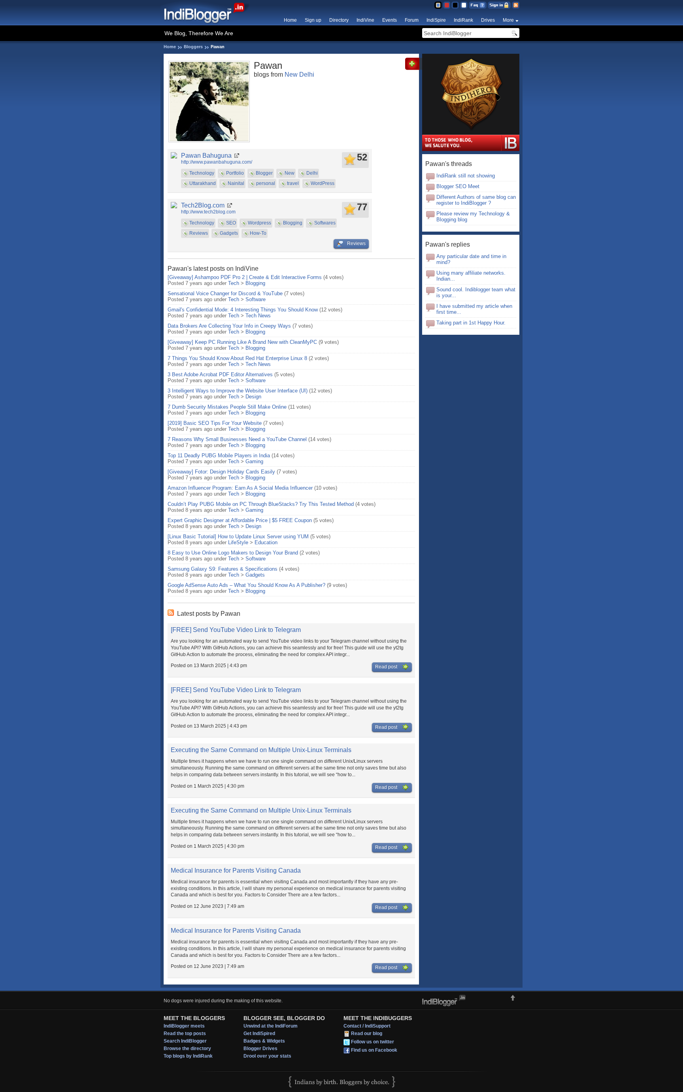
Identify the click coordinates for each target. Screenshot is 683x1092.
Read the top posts (185, 1033)
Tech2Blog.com (203, 205)
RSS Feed (515, 5)
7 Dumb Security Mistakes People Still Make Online (227, 407)
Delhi (312, 173)
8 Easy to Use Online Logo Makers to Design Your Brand (233, 553)
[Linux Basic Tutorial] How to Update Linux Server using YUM (238, 536)
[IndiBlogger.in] (208, 23)
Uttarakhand (202, 183)
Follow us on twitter (372, 1042)
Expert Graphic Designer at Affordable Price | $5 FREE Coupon (240, 520)
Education (266, 542)
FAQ (478, 5)
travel (293, 183)
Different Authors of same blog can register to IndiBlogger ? (476, 200)
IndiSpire (436, 20)
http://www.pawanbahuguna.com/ (216, 162)
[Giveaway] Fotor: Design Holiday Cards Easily (221, 472)
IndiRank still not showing (465, 176)
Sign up (313, 20)
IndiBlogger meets (184, 1026)
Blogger (264, 173)
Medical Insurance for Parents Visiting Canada (236, 870)
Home (290, 20)
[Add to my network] (413, 68)
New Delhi (299, 74)
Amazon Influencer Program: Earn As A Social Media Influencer (240, 488)
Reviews (198, 233)
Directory (339, 20)
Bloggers (193, 46)
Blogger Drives (260, 1048)
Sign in (499, 5)
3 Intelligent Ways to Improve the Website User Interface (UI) (238, 391)
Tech (233, 283)
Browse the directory (187, 1048)
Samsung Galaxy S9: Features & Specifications (222, 569)
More (508, 20)
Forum (412, 20)
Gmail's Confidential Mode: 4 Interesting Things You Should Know (243, 310)
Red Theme (446, 5)
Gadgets (229, 233)
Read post (386, 667)
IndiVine (365, 20)
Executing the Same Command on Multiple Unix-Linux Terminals (261, 750)
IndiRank (463, 20)
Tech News (258, 316)
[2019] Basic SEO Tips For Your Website (215, 423)
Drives (488, 20)
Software (255, 299)
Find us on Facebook (374, 1050)
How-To (258, 233)
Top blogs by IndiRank (188, 1056)
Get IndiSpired (259, 1033)
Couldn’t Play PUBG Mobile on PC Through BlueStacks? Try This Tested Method (261, 504)
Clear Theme (464, 5)
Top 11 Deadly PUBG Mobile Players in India (219, 455)
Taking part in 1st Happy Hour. (471, 323)
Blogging (292, 223)
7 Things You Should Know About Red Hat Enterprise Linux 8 (237, 358)
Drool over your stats (267, 1056)
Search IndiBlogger (185, 1041)
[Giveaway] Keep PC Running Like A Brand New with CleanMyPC (242, 342)
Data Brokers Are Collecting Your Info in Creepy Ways (229, 326)
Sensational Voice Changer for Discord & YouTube (225, 293)
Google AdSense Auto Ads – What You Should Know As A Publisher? (246, 585)
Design (253, 397)
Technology (201, 173)
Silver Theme (455, 5)
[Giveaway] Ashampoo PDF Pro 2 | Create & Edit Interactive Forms (245, 277)
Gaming (254, 461)
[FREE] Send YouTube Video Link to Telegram (236, 629)
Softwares (325, 223)
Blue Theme (437, 5)
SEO (231, 223)
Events (389, 20)
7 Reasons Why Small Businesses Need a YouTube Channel (237, 439)
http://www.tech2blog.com (208, 212)
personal (265, 183)
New (289, 173)
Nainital (236, 183)
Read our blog (366, 1033)
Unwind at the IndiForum (270, 1026)
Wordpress (259, 223)
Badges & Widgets (264, 1041)
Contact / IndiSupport (367, 1026)
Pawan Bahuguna (206, 155)
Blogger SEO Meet (457, 186)
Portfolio (235, 173)
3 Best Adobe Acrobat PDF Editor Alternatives (220, 374)
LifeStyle (238, 542)
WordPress (322, 183)
